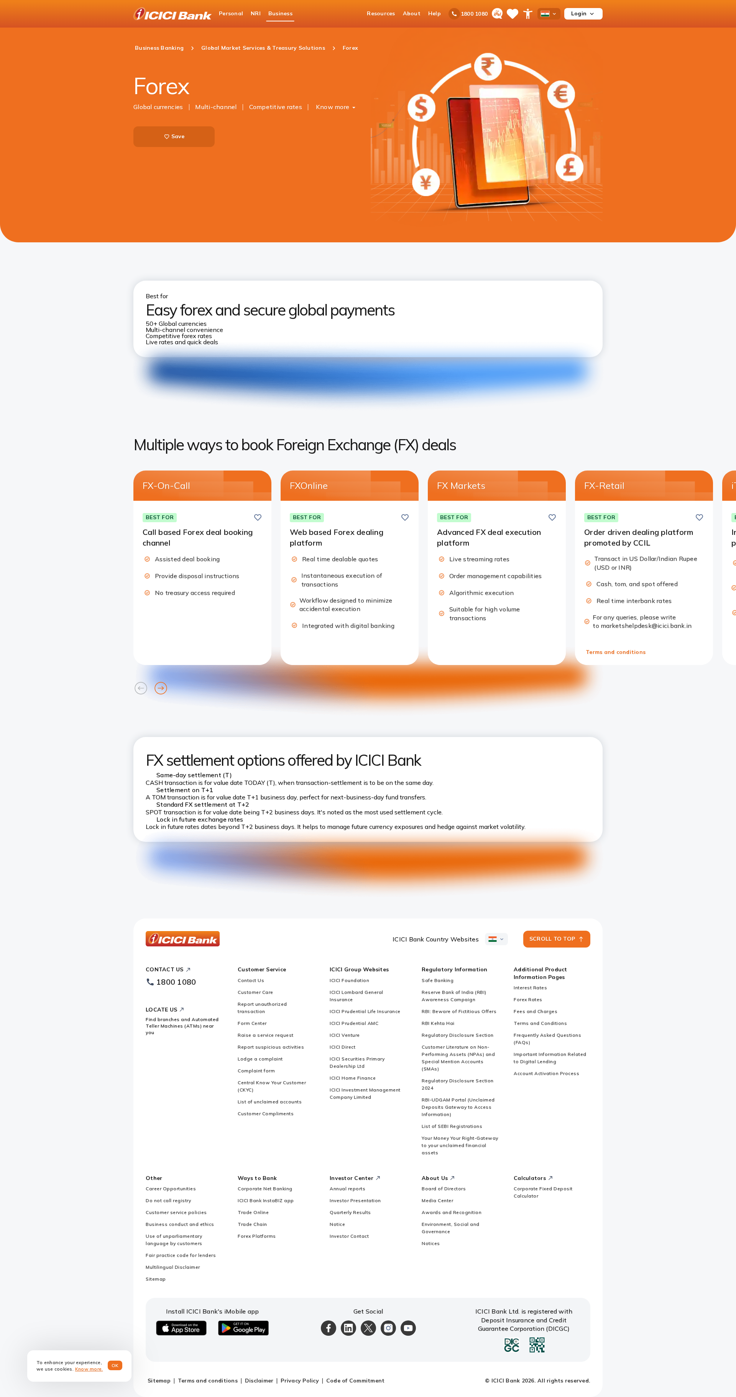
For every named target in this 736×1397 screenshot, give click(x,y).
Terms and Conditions (540, 1023)
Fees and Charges (535, 1011)
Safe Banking (437, 980)
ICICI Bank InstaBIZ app (266, 1200)
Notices (431, 1243)
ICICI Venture (345, 1035)
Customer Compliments (266, 1113)
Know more (332, 107)
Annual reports (347, 1188)
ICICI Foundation (349, 980)
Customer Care (255, 992)
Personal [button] (231, 13)
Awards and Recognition (451, 1212)
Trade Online (253, 1212)
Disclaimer (259, 1380)
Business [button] (280, 13)
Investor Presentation (355, 1200)
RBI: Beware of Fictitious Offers (459, 1011)
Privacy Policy (300, 1380)
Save (178, 136)
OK (115, 1365)
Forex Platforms (257, 1236)
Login (578, 13)
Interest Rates (530, 987)
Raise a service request (266, 1035)
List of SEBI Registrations (452, 1126)
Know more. (89, 1369)
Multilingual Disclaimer (173, 1267)
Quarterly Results (350, 1212)
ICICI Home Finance (353, 1078)
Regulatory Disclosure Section (458, 1035)
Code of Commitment (355, 1380)
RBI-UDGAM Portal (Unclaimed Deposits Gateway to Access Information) (458, 1107)
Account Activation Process (546, 1073)
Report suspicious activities (271, 1047)
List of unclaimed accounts (270, 1102)
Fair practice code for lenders (181, 1255)
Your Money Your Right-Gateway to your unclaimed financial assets (460, 1145)
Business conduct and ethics (180, 1224)
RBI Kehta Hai (438, 1023)
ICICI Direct (342, 1047)
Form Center (252, 1023)
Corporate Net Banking (265, 1188)
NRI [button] (256, 13)
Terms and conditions (616, 652)
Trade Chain (252, 1224)
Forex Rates (528, 999)
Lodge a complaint (260, 1059)
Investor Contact (349, 1236)
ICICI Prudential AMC (354, 1023)
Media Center (437, 1200)
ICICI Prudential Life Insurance (365, 1011)
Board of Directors (444, 1188)
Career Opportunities (171, 1188)
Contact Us (251, 980)
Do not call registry (168, 1200)
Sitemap (156, 1279)
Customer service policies (176, 1212)
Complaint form (256, 1070)
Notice (337, 1224)
